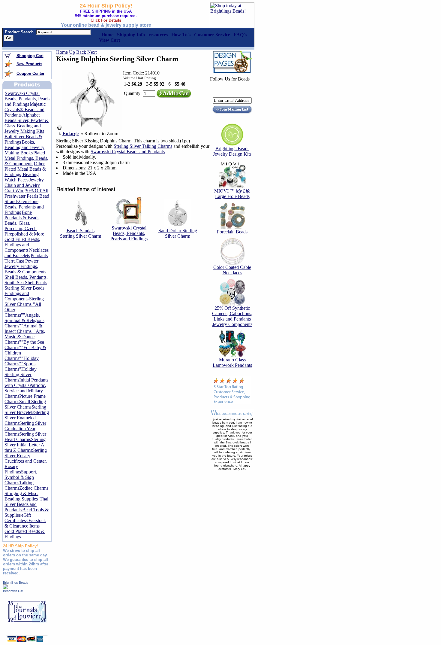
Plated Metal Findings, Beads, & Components (26, 158)
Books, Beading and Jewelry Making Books (24, 147)
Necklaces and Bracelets (26, 253)
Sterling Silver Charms (24, 301)
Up (72, 52)
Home (62, 52)
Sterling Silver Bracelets (25, 409)
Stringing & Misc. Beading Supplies (21, 496)
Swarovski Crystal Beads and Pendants (128, 151)
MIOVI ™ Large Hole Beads (232, 193)
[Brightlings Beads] (5, 587)
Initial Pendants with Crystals (26, 382)
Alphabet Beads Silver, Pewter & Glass (26, 120)
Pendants (39, 255)
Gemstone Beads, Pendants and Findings (24, 207)
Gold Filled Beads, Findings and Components (22, 245)
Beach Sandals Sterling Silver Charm (80, 233)
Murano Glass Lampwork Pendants (232, 362)
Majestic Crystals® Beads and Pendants (25, 109)
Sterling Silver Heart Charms (25, 436)
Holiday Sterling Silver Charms (20, 374)
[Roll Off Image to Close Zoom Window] (92, 128)
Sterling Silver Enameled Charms (26, 418)
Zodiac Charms (33, 488)
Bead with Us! (13, 591)
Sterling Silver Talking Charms (143, 146)
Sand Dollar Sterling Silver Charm (177, 233)
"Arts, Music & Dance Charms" (24, 337)
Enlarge (70, 133)
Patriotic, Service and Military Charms (25, 391)
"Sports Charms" (19, 366)
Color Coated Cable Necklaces (232, 270)
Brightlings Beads (15, 582)
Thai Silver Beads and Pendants (26, 504)
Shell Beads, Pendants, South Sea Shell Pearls (26, 280)
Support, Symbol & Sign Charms (20, 477)
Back (81, 52)
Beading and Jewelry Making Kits (24, 128)
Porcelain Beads (232, 231)
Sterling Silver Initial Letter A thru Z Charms (25, 445)
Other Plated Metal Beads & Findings (25, 169)
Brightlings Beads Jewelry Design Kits (232, 151)
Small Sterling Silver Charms (25, 404)
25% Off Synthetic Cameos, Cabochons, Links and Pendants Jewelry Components (232, 316)
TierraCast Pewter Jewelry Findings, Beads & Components (25, 266)
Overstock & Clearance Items (25, 523)
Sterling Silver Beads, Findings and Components (25, 293)
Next (92, 52)
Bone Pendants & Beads (21, 215)
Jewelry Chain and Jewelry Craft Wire (24, 185)
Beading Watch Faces (21, 177)
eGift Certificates (17, 518)
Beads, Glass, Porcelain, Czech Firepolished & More (24, 228)
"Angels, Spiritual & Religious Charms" (24, 320)
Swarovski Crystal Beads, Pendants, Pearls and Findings (27, 99)
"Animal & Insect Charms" (23, 328)
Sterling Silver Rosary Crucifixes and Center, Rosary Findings (25, 461)
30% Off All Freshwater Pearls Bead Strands (26, 196)
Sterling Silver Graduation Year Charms (25, 429)
